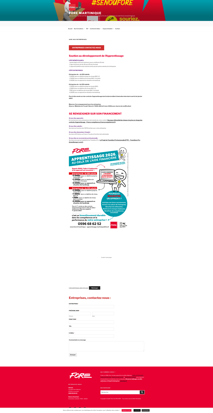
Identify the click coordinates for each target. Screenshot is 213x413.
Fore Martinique (85, 13)
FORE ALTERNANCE (138, 375)
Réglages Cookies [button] (126, 410)
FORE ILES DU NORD (117, 377)
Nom (93, 316)
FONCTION (73, 319)
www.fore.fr (123, 381)
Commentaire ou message (77, 340)
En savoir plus (146, 410)
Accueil (70, 28)
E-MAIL (72, 333)
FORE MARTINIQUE (130, 377)
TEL (70, 326)
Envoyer (73, 355)
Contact (117, 28)
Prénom (71, 316)
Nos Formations (78, 28)
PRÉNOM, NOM (74, 310)
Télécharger (94, 288)
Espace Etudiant (107, 28)
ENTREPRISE (74, 304)
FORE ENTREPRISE (105, 377)
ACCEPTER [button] (137, 410)
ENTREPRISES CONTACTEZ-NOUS (86, 48)
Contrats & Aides (95, 28)
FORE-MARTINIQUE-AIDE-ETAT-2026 (78, 288)
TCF (87, 28)
